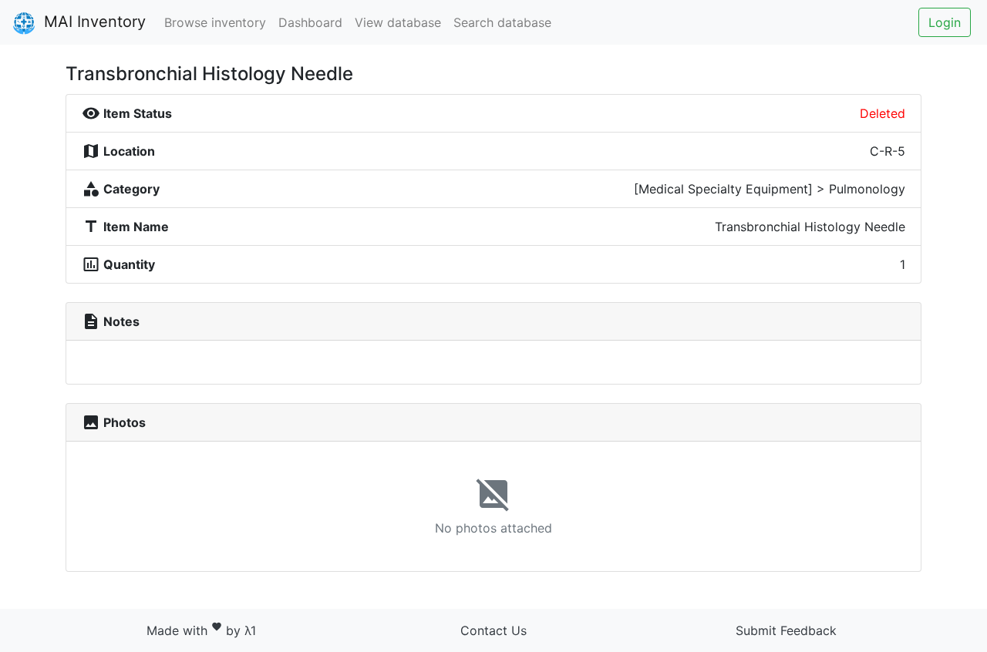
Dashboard (310, 22)
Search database (502, 22)
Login (944, 22)
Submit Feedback (786, 630)
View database (398, 22)
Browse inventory (215, 22)
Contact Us (493, 630)
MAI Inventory (92, 21)
